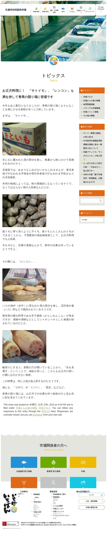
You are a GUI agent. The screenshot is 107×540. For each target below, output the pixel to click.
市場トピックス (58, 511)
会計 (34, 499)
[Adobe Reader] (40, 524)
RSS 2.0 (45, 411)
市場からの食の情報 (91, 101)
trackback (38, 414)
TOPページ (21, 495)
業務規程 (54, 503)
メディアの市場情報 (91, 108)
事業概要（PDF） (37, 495)
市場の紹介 (37, 502)
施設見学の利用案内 (36, 514)
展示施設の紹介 (36, 516)
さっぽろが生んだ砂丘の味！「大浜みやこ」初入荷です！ (92, 167)
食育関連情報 (89, 104)
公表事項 (54, 502)
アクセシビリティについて (61, 517)
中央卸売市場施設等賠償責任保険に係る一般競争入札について (92, 144)
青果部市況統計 (55, 500)
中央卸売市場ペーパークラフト (57, 513)
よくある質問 (58, 506)
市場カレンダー (58, 509)
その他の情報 (89, 116)
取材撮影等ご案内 (59, 494)
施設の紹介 (35, 515)
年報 (53, 501)
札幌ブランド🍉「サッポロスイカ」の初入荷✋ (93, 156)
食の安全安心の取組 (36, 507)
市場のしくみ (35, 506)
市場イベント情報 (90, 112)
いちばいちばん (36, 505)
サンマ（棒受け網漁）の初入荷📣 (92, 135)
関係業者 (56, 497)
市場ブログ (88, 97)
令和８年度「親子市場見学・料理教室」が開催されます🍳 (92, 178)
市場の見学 (37, 512)
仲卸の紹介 (35, 508)
